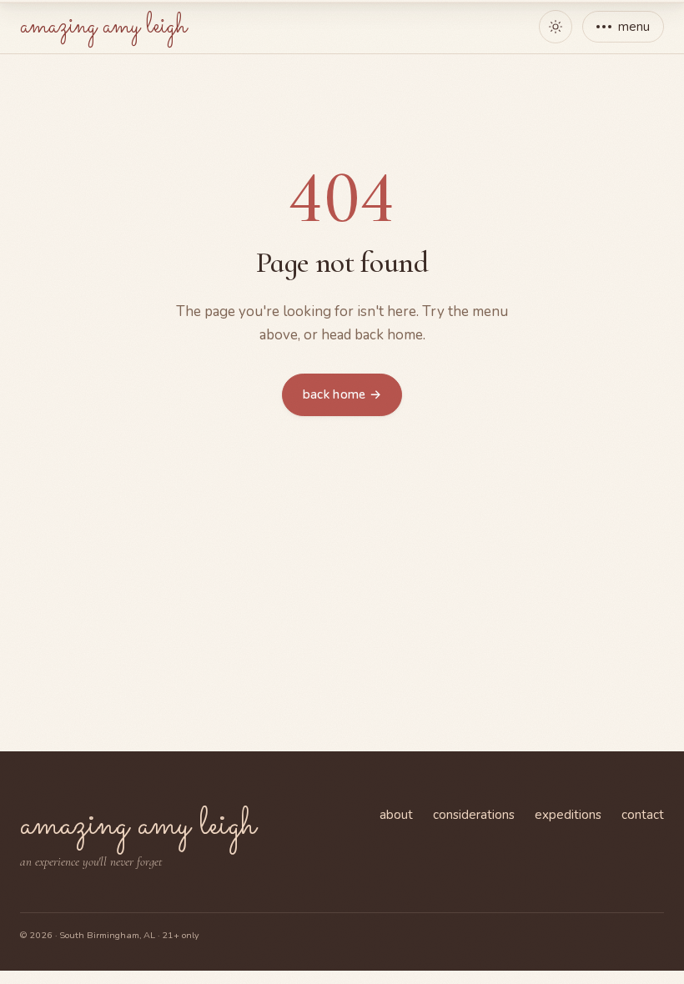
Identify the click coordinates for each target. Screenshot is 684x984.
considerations (474, 814)
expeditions (568, 814)
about (396, 814)
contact (642, 814)
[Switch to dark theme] (555, 26)
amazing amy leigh (103, 27)
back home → (342, 394)
